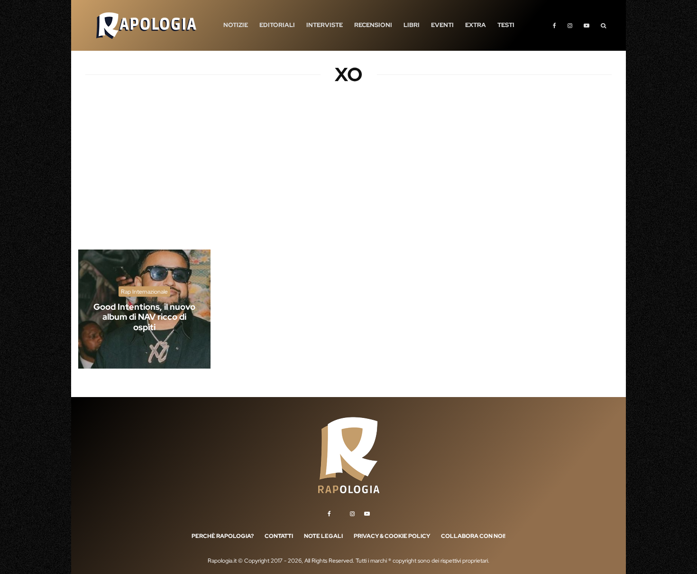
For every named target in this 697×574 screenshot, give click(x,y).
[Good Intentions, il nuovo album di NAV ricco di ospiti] (144, 309)
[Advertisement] (348, 175)
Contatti (279, 536)
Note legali (323, 536)
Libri (412, 25)
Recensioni (373, 25)
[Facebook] (554, 25)
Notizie (235, 25)
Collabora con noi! (473, 536)
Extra (475, 25)
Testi (505, 25)
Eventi (442, 25)
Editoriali (277, 25)
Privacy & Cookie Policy (392, 536)
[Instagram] (570, 25)
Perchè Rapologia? (223, 536)
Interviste (324, 25)
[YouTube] (586, 25)
